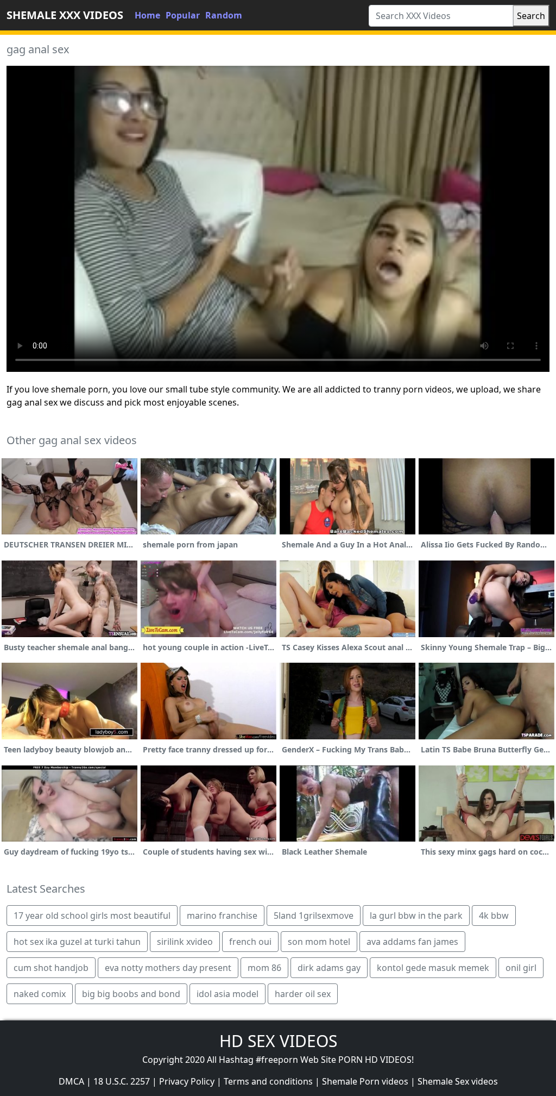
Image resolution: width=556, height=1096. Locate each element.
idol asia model (227, 994)
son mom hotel (319, 942)
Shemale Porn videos (365, 1081)
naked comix (40, 994)
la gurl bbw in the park (416, 915)
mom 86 (264, 968)
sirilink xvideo (185, 942)
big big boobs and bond (131, 994)
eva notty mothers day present (168, 968)
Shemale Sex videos (458, 1081)
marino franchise (222, 915)
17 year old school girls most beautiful (92, 915)
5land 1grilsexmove (313, 915)
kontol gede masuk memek (433, 968)
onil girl (521, 968)
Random (223, 15)
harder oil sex (303, 994)
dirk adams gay (329, 968)
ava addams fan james (412, 942)
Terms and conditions (268, 1081)
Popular (183, 15)
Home (147, 15)
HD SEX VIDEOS (278, 1041)
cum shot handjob (51, 968)
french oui (250, 942)
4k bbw (494, 915)
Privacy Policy (186, 1081)
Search (531, 16)
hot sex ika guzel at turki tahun (77, 942)
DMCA (71, 1081)
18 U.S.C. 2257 (121, 1081)
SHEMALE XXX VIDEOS (65, 15)
